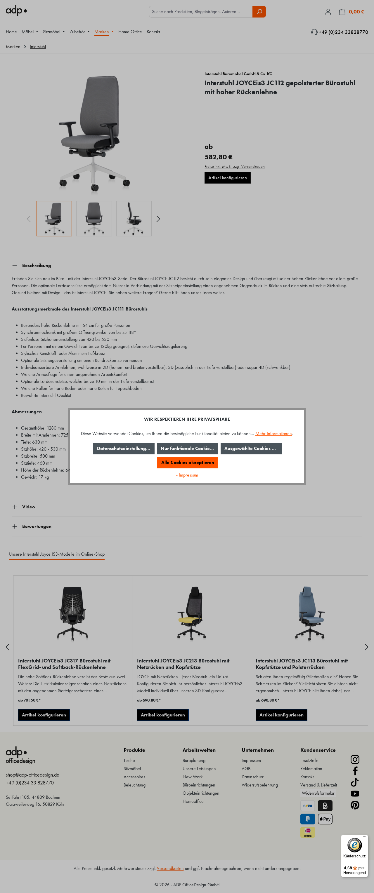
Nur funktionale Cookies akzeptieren (189, 448)
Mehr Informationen (273, 433)
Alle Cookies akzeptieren (187, 462)
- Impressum (187, 475)
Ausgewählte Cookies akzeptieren (253, 448)
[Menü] (364, 838)
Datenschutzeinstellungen (124, 448)
